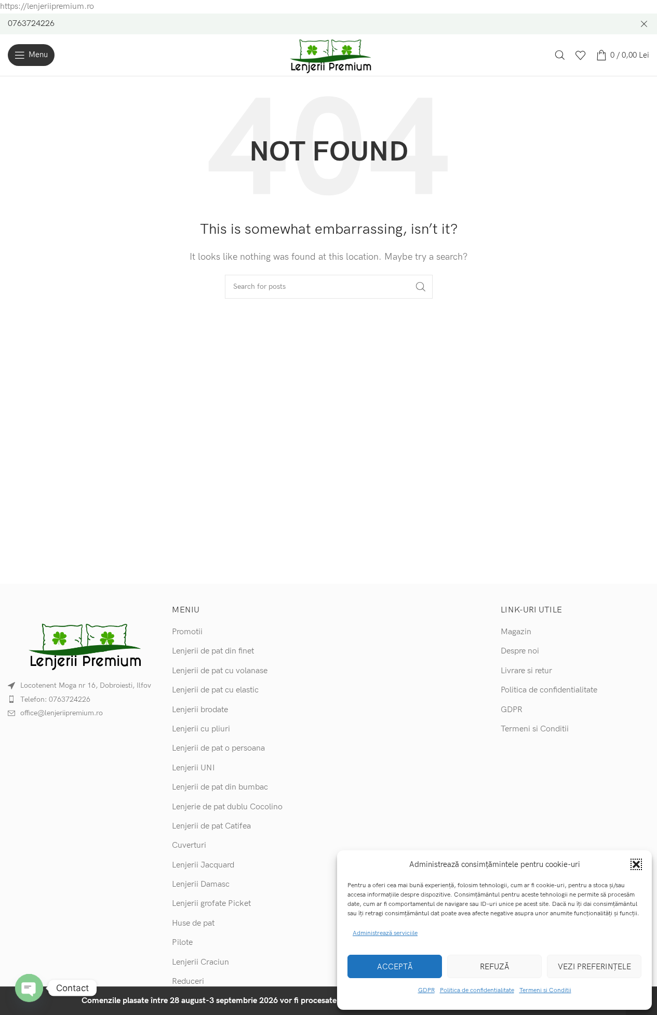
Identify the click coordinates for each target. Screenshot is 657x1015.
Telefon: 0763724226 (55, 699)
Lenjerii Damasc (201, 884)
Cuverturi (189, 845)
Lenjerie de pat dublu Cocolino (227, 807)
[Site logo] (329, 55)
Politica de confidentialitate (477, 990)
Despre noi (520, 651)
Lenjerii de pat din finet (213, 651)
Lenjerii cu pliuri (201, 729)
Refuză (494, 966)
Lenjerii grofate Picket (211, 904)
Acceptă (395, 966)
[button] (636, 864)
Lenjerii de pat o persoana (218, 748)
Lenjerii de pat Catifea (211, 826)
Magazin (516, 632)
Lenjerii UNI (193, 768)
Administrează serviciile (385, 933)
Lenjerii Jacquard (203, 865)
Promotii (187, 632)
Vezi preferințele (594, 966)
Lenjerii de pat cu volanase (219, 671)
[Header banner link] (328, 24)
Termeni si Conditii (545, 990)
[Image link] (82, 645)
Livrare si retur (526, 671)
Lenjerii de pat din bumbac (220, 787)
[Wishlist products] (580, 55)
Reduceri (188, 981)
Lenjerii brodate (200, 710)
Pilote (182, 942)
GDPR (426, 990)
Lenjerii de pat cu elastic (215, 690)
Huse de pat (193, 923)
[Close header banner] (644, 24)
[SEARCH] (421, 287)
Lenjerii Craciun (200, 962)
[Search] (559, 55)
